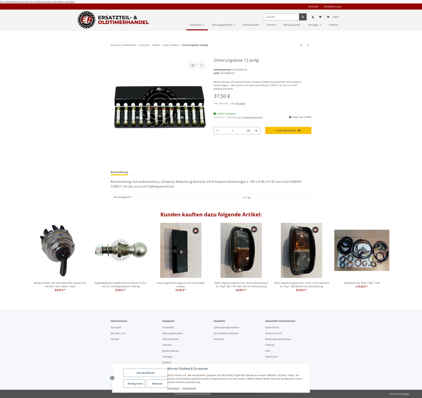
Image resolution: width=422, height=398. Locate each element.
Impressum (173, 388)
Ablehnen (157, 383)
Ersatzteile (168, 327)
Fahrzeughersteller (172, 333)
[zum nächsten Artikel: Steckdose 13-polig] (301, 45)
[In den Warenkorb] (113, 56)
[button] (312, 17)
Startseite (116, 327)
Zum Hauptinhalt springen (15, 1)
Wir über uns (118, 333)
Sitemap (269, 344)
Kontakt (115, 339)
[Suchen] (303, 16)
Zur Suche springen (41, 1)
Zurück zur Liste (118, 45)
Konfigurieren (135, 383)
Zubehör (167, 362)
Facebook (313, 6)
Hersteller (219, 339)
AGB (267, 350)
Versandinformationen (226, 333)
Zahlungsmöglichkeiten (226, 327)
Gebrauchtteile (170, 339)
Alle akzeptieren (146, 372)
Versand (240, 103)
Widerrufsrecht (273, 333)
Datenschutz (189, 388)
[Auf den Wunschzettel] (201, 65)
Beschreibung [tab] (119, 172)
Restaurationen (170, 350)
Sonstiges (167, 356)
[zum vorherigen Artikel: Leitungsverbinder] (308, 45)
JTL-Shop (405, 393)
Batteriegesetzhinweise (278, 339)
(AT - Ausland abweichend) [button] (250, 117)
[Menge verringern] (217, 130)
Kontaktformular (333, 6)
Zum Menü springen (63, 1)
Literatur (167, 344)
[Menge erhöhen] (256, 130)
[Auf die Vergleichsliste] (192, 65)
